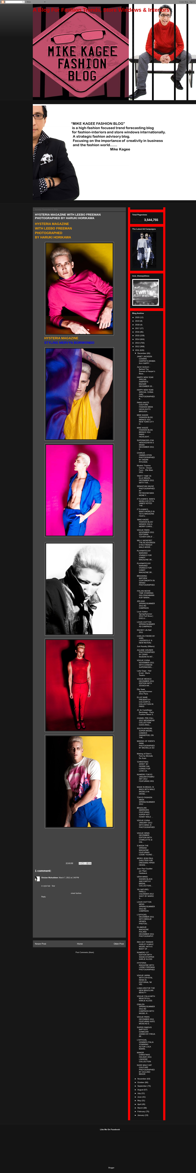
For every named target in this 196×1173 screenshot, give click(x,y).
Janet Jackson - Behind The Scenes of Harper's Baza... (146, 370)
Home (80, 944)
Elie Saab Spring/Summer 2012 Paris (144, 691)
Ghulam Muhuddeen (49, 878)
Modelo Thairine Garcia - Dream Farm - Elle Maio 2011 (145, 468)
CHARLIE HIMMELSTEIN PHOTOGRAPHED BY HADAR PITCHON (146, 457)
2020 (137, 317)
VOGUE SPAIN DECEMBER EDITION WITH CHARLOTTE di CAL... (144, 837)
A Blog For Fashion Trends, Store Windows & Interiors (101, 10)
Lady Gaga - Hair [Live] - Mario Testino (144, 673)
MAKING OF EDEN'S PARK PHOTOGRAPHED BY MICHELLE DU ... (146, 745)
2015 (137, 335)
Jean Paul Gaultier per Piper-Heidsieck (145, 871)
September (142, 1086)
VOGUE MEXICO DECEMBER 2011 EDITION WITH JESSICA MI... (145, 682)
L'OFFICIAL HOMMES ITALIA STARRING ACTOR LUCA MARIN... (145, 1044)
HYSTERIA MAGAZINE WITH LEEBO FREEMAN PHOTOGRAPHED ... (146, 967)
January (141, 1115)
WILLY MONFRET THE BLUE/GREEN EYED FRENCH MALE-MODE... (146, 543)
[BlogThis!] (82, 863)
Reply (43, 897)
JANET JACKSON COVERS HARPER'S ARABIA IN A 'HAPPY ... (146, 359)
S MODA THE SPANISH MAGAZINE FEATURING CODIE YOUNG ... (145, 850)
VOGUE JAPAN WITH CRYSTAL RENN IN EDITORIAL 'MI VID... (145, 979)
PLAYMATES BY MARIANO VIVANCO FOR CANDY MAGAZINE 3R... (145, 555)
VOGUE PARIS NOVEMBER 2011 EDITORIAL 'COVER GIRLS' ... (146, 533)
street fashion (76, 893)
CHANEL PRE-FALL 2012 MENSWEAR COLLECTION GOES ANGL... (146, 721)
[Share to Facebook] (87, 863)
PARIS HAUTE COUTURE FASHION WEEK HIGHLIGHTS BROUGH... (145, 407)
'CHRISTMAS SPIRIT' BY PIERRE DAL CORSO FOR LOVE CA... (143, 766)
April (139, 1104)
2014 (137, 339)
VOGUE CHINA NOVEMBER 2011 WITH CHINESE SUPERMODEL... (145, 663)
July (139, 1093)
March (140, 1108)
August (140, 1090)
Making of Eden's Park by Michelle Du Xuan (145, 756)
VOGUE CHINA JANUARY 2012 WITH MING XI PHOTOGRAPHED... (146, 824)
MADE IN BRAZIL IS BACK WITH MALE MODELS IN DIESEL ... (146, 790)
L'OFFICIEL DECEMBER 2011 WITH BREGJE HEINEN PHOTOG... (145, 919)
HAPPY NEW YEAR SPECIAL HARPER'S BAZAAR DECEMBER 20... (145, 381)
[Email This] (80, 863)
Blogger (111, 1168)
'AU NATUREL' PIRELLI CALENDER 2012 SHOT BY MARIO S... (145, 893)
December (142, 353)
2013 (137, 343)
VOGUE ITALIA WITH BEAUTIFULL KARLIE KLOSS (146, 998)
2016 (137, 332)
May (139, 1100)
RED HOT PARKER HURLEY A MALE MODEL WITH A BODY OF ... (145, 945)
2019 (137, 321)
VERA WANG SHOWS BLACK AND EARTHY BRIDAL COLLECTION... (145, 881)
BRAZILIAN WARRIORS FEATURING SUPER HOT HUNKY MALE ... (145, 812)
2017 (137, 328)
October (141, 1082)
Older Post (119, 944)
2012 (137, 346)
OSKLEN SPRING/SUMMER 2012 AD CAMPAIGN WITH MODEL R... (146, 1008)
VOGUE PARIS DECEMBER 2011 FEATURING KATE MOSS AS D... (146, 1020)
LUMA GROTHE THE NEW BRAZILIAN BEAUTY (146, 990)
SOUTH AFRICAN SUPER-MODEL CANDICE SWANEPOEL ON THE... (145, 732)
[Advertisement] (53, 1145)
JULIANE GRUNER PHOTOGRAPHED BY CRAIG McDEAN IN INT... (146, 653)
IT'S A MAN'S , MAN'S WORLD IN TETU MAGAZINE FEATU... (146, 512)
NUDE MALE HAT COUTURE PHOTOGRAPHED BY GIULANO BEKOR (146, 1069)
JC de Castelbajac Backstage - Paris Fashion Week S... (145, 712)
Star (53, 886)
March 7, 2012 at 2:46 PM (69, 878)
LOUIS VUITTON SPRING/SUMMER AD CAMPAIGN (146, 624)
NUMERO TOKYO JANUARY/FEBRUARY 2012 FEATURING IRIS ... (145, 778)
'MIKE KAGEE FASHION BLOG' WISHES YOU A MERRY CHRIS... (145, 523)
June (139, 1097)
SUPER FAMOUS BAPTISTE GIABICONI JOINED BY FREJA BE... (146, 1031)
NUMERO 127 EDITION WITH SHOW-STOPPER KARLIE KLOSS (145, 955)
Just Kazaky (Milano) (146, 646)
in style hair (45, 886)
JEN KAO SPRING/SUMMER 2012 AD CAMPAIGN (146, 604)
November (142, 1079)
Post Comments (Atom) (85, 952)
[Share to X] (85, 863)
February (141, 1111)
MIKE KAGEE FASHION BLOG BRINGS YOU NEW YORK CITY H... (145, 419)
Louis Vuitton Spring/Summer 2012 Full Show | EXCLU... (145, 615)
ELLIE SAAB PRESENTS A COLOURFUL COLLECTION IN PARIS (145, 701)
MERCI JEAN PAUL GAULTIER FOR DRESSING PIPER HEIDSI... (146, 861)
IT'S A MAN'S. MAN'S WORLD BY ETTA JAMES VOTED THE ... (146, 502)
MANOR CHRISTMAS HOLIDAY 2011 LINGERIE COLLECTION (144, 1057)
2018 (137, 325)
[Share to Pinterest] (90, 863)
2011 (137, 350)
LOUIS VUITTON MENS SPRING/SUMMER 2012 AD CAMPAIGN (146, 906)
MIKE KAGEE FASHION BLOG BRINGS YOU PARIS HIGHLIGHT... (145, 432)
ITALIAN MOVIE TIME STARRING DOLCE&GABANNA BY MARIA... (145, 594)
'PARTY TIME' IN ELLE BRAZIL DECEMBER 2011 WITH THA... (145, 479)
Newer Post (40, 944)
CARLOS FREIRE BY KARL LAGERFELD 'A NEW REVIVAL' (146, 639)
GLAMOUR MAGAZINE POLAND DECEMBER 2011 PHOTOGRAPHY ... (145, 932)
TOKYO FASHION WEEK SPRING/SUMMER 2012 (146, 800)
